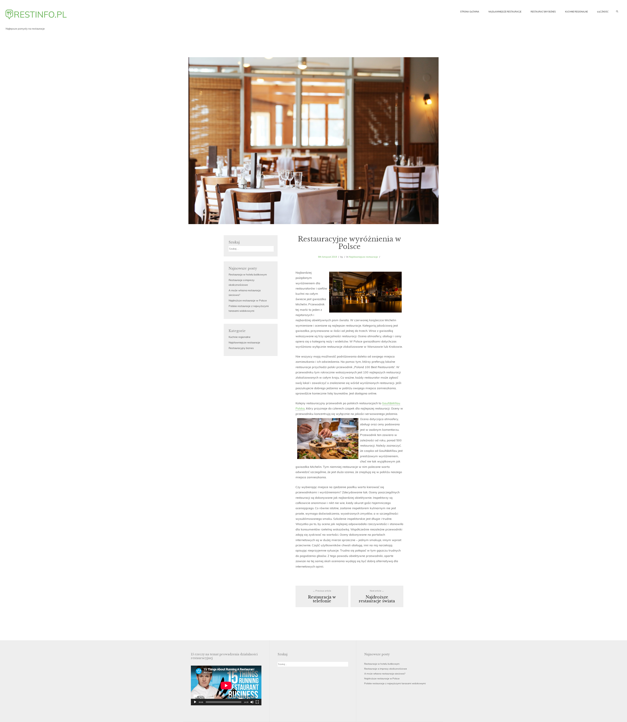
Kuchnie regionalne (576, 11)
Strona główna (469, 11)
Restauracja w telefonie (322, 596)
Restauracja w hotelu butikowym (248, 274)
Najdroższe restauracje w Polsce (248, 300)
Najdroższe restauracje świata (377, 596)
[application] (226, 685)
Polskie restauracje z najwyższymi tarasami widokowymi (395, 683)
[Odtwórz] (195, 702)
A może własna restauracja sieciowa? (384, 673)
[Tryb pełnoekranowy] (257, 702)
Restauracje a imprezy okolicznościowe (385, 668)
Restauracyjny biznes (543, 11)
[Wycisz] (252, 702)
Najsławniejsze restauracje (505, 11)
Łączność (603, 11)
